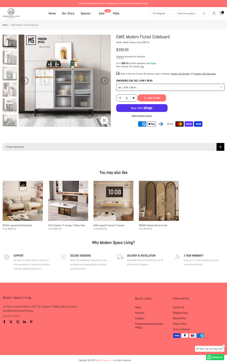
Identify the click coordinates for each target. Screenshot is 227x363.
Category (139, 318)
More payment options (142, 115)
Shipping (120, 56)
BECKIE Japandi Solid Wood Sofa (17, 225)
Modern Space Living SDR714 (136, 42)
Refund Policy (180, 318)
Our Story (68, 13)
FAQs (116, 13)
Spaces (85, 13)
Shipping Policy (180, 312)
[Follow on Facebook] (4, 322)
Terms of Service (181, 329)
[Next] (104, 80)
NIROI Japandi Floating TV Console (108, 225)
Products (139, 312)
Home (52, 13)
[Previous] (24, 80)
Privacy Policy (180, 323)
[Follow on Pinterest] (31, 322)
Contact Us (178, 307)
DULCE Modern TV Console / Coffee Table (66, 225)
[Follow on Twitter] (11, 322)
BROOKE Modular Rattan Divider (153, 225)
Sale (104, 13)
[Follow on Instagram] (17, 322)
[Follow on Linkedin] (24, 322)
